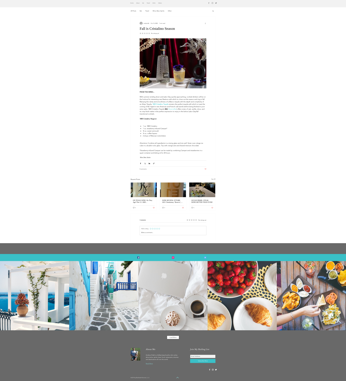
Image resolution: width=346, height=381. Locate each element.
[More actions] (205, 23)
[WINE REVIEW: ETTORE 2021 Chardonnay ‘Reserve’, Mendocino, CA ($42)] (173, 190)
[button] (213, 11)
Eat (141, 11)
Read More (149, 363)
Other (170, 11)
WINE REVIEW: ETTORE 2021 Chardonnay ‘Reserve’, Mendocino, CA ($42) (171, 201)
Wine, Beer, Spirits (158, 11)
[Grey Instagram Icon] (212, 3)
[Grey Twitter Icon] (216, 3)
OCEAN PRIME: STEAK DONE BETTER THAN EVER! (202, 201)
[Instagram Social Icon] (173, 257)
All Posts (133, 11)
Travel (147, 11)
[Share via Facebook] (140, 163)
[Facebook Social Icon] (138, 257)
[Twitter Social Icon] (205, 257)
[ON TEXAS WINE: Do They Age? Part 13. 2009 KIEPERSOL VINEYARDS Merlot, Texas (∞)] (144, 190)
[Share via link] (154, 163)
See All (213, 179)
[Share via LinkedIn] (149, 163)
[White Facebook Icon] (210, 370)
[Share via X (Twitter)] (145, 163)
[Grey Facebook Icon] (209, 3)
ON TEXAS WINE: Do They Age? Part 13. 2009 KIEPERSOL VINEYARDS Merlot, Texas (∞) (142, 201)
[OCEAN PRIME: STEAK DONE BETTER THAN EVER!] (202, 190)
